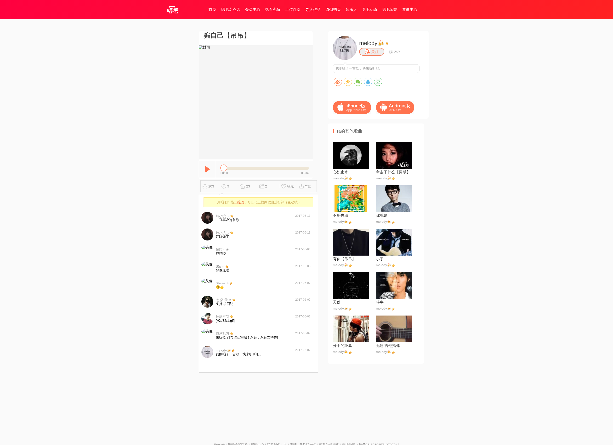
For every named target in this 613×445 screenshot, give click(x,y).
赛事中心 (409, 9)
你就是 (381, 215)
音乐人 (351, 9)
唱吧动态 (369, 9)
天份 (337, 302)
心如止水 (340, 172)
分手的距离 (342, 346)
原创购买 (333, 9)
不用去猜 (340, 215)
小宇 (380, 259)
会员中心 (252, 9)
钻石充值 (272, 9)
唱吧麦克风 (230, 9)
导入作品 (313, 9)
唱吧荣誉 (389, 9)
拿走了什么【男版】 (393, 172)
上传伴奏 (293, 9)
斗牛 (380, 302)
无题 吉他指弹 (388, 346)
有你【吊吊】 (344, 259)
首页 (212, 9)
